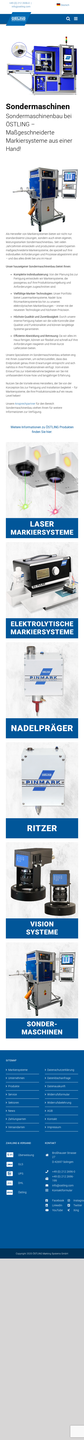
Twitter (77, 1205)
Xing (76, 1210)
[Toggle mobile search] (68, 19)
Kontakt (52, 1119)
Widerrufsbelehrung (59, 1102)
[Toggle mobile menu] (76, 19)
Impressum (54, 1127)
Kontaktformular (62, 1190)
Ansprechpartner (25, 403)
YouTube (57, 1210)
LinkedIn (57, 1205)
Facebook (58, 1200)
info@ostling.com (21, 6)
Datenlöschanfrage (59, 1078)
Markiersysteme (18, 1069)
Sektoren (13, 1102)
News (11, 1110)
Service (12, 1094)
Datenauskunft (56, 1086)
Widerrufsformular (58, 1094)
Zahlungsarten (17, 1119)
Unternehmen (16, 1078)
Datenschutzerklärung (60, 1069)
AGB (50, 1110)
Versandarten (16, 1127)
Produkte (13, 1086)
